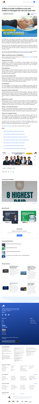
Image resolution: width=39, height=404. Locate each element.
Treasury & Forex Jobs (30, 354)
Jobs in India (4, 393)
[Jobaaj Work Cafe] (30, 401)
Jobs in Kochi (22, 386)
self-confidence (25, 51)
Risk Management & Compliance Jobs (31, 349)
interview (4, 168)
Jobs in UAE (13, 393)
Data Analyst (13, 376)
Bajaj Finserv (4, 368)
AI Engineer (4, 377)
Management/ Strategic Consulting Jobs (18, 358)
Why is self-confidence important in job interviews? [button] (14, 131)
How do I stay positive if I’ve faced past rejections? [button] (14, 145)
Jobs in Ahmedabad (5, 386)
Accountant (4, 376)
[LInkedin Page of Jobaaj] (6, 315)
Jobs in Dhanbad (13, 386)
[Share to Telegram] (13, 172)
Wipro (30, 368)
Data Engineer (13, 378)
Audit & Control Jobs (5, 349)
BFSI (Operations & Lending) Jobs (6, 352)
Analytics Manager (5, 378)
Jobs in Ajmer (4, 387)
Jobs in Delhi (13, 385)
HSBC (12, 370)
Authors (3, 321)
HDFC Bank (13, 369)
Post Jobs (4, 327)
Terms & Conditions (33, 323)
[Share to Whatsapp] (11, 172)
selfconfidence (9, 168)
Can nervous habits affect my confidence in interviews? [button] (15, 148)
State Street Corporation (24, 370)
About (3, 323)
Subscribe (19, 235)
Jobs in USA (22, 393)
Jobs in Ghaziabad (14, 387)
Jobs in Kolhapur (23, 387)
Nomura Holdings (23, 369)
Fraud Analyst (22, 377)
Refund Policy (32, 320)
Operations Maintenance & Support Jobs (18, 360)
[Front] (4, 1)
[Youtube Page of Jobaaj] (9, 315)
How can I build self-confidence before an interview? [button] (14, 134)
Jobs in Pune (31, 387)
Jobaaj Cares (4, 332)
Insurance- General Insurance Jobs (19, 350)
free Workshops (8, 125)
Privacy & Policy (33, 321)
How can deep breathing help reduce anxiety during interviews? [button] (16, 139)
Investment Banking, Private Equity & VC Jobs (18, 353)
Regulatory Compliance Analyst (33, 379)
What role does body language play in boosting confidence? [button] (16, 137)
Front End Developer (23, 378)
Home (3, 6)
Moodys (21, 367)
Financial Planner (23, 376)
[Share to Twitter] (8, 172)
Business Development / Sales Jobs (7, 354)
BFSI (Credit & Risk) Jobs (6, 350)
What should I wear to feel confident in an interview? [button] (14, 142)
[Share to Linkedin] (6, 172)
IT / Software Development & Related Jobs (18, 355)
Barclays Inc (4, 369)
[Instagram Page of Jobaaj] (3, 315)
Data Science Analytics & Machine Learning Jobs (6, 357)
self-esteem (30, 56)
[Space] (3, 306)
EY (11, 368)
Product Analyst (31, 376)
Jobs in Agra (4, 385)
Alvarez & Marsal (4, 367)
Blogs (6, 6)
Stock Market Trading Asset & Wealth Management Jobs (31, 351)
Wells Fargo (31, 367)
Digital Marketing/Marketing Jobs (6, 359)
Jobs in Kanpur (22, 385)
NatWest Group (22, 368)
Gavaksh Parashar (34, 13)
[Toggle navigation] (36, 2)
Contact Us (3, 331)
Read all (34, 203)
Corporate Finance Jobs (6, 355)
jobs (14, 168)
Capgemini (3, 370)
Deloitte (12, 367)
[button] (36, 216)
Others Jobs (28, 355)
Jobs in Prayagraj (32, 386)
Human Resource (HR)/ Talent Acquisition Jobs (19, 348)
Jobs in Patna (31, 385)
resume (22, 122)
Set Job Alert (4, 334)
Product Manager (32, 377)
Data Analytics (13, 377)
